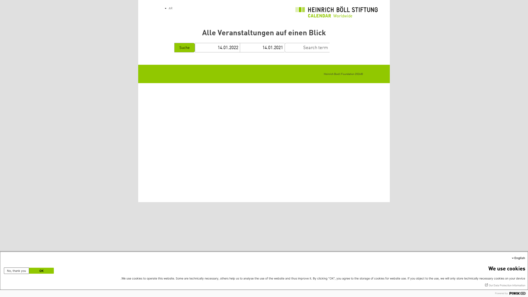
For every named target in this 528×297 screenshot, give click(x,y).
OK (41, 270)
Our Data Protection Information (507, 285)
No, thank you (16, 270)
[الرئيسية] (336, 13)
